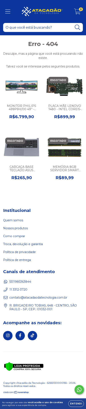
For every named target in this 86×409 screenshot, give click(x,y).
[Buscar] (77, 27)
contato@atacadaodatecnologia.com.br (38, 297)
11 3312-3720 (18, 289)
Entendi (76, 403)
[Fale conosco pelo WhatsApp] (79, 389)
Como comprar (14, 236)
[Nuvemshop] (16, 392)
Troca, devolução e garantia (23, 244)
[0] (77, 12)
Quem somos (13, 220)
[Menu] (8, 11)
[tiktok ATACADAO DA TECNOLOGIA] (32, 335)
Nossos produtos (15, 228)
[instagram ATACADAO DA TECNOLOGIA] (8, 335)
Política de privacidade (19, 252)
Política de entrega (17, 260)
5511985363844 (20, 282)
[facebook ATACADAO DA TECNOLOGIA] (20, 335)
